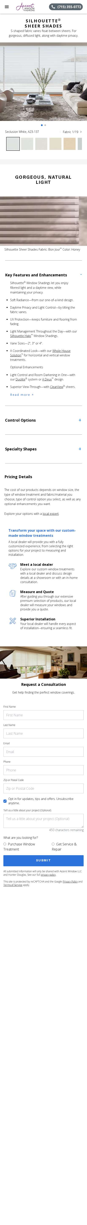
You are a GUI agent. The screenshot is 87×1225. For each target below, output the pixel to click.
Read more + (22, 395)
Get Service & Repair (64, 847)
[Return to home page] (26, 7)
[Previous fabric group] (60, 132)
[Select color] (13, 144)
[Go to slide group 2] (45, 125)
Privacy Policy (70, 881)
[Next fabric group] (81, 132)
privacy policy (48, 875)
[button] (6, 6)
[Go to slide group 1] (42, 125)
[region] (43, 85)
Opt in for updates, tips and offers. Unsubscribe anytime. (40, 801)
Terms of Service (12, 885)
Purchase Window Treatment (19, 847)
